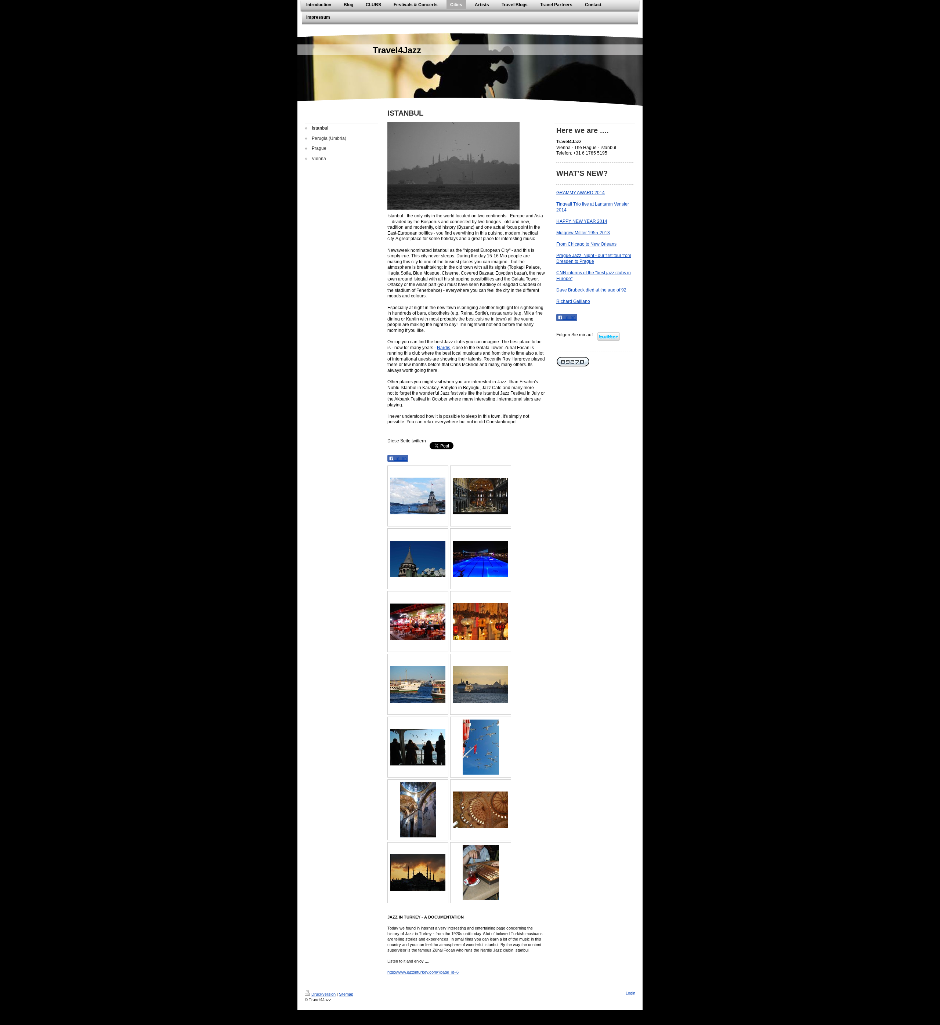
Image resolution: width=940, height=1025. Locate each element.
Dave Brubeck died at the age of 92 (591, 290)
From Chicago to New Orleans (586, 244)
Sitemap (346, 994)
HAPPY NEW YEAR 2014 (581, 221)
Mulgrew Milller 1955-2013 (583, 232)
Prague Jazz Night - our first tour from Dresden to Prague (593, 258)
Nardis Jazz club (495, 950)
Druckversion (323, 994)
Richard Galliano (573, 301)
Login (630, 993)
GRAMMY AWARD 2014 (580, 192)
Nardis (443, 347)
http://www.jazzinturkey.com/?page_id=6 (423, 972)
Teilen (400, 458)
